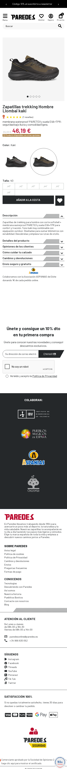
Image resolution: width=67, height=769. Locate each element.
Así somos (9, 590)
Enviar (48, 354)
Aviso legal (10, 550)
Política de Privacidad (44, 376)
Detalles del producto (16, 240)
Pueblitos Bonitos (13, 597)
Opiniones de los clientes (18, 246)
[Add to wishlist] (59, 201)
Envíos (7, 564)
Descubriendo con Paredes (18, 586)
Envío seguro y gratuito (17, 263)
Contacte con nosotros (16, 601)
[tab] (33, 215)
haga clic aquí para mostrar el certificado (21, 763)
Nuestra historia (12, 594)
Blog (6, 604)
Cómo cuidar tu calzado (17, 252)
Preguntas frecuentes (15, 568)
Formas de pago (12, 571)
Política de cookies (14, 554)
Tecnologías (10, 583)
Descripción (10, 215)
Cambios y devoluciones (18, 258)
